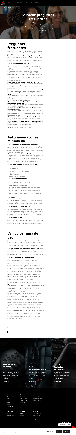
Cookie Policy (6, 433)
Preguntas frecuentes (37, 400)
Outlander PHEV (10, 406)
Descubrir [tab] (10, 411)
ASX (8, 400)
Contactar (22, 415)
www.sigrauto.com (33, 311)
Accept (66, 431)
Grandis (8, 402)
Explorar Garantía (34, 381)
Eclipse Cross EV (10, 404)
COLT (8, 398)
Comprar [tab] (22, 394)
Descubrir (9, 413)
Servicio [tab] (35, 394)
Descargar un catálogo (37, 419)
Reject (59, 431)
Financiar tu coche (23, 400)
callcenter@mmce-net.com (21, 128)
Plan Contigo (58, 381)
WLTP (21, 417)
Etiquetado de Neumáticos (37, 398)
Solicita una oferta (36, 417)
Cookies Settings (50, 431)
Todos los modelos (10, 396)
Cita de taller (35, 420)
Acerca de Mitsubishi (11, 415)
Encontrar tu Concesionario (37, 413)
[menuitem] (11, 3)
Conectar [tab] (35, 411)
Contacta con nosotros (39, 331)
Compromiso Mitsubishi (37, 396)
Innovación (9, 420)
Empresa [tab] (22, 411)
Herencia (9, 419)
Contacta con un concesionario (19, 331)
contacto (29, 124)
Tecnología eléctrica (11, 422)
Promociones (22, 402)
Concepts (9, 417)
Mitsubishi (3, 7)
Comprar (21, 396)
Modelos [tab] (9, 394)
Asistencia (6, 381)
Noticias (21, 413)
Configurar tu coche (23, 398)
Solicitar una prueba (36, 415)
